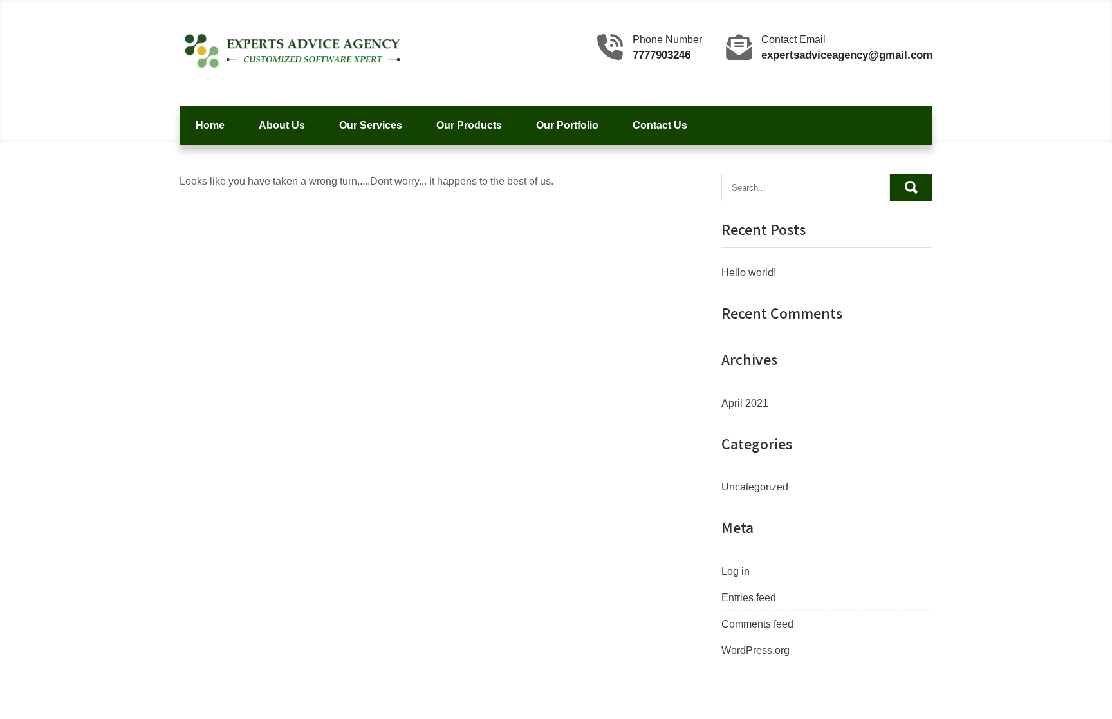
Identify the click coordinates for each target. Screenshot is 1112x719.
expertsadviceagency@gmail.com (846, 55)
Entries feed (748, 597)
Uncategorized (754, 486)
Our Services (370, 125)
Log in (735, 571)
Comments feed (757, 624)
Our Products (469, 125)
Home (210, 125)
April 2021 (744, 403)
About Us (282, 125)
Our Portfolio (567, 125)
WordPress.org (755, 650)
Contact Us (660, 125)
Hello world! (748, 272)
